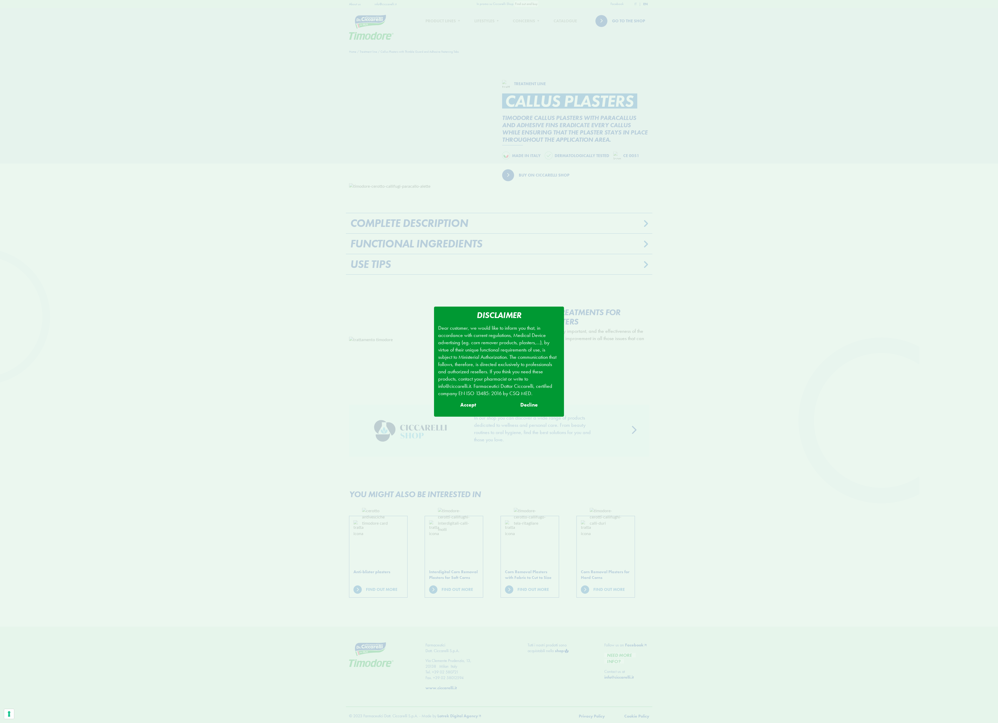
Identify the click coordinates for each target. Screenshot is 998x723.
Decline (529, 404)
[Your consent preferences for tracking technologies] (9, 714)
